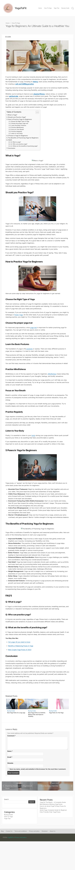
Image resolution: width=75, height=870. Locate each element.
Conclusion (11, 148)
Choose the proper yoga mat (19, 123)
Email (9, 757)
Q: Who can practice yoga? (19, 144)
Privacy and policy (34, 831)
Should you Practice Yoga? (17, 117)
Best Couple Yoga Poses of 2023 (19, 650)
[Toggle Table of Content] (36, 112)
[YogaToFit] (8, 8)
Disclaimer (45, 831)
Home (40, 8)
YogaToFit (10, 837)
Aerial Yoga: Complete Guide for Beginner (53, 810)
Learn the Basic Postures (18, 125)
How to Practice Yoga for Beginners (20, 119)
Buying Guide (65, 8)
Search (6, 799)
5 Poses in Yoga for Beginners (18, 135)
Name (10, 751)
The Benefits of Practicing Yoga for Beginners (23, 138)
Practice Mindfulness (17, 127)
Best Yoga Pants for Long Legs (16, 712)
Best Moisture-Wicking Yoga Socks (51, 804)
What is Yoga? (12, 115)
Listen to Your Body (17, 133)
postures (30, 349)
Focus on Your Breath (17, 129)
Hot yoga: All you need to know (19, 642)
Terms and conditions (21, 831)
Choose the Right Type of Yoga (20, 121)
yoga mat (33, 327)
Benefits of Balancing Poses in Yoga (20, 646)
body (33, 435)
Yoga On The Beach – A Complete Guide (53, 802)
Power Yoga (18, 315)
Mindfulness (52, 374)
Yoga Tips (56, 8)
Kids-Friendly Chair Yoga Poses (50, 812)
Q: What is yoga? (16, 142)
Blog (2, 831)
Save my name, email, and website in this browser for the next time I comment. (38, 769)
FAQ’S (10, 140)
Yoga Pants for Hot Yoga (56, 712)
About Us (52, 831)
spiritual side (13, 96)
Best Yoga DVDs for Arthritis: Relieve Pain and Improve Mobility (37, 714)
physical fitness (39, 94)
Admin (9, 36)
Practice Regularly (16, 131)
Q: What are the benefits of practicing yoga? (24, 146)
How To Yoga (48, 8)
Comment (11, 736)
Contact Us (9, 831)
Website (10, 763)
